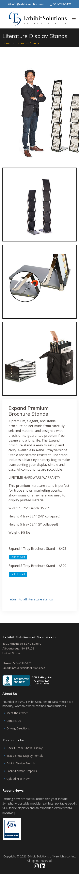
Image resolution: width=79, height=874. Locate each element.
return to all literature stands (31, 599)
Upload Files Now (18, 778)
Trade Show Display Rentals (24, 755)
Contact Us (13, 720)
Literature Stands (27, 43)
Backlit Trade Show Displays (25, 748)
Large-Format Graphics (21, 771)
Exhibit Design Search (20, 763)
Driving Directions (18, 728)
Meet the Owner (17, 713)
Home (6, 43)
